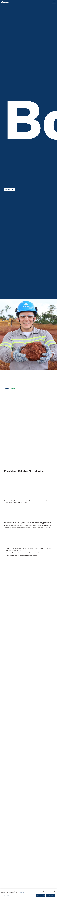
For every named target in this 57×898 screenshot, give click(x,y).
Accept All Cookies (41, 895)
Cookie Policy (21, 892)
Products (6, 388)
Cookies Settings (5, 895)
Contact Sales (9, 189)
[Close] (54, 891)
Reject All (51, 895)
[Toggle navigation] (54, 2)
